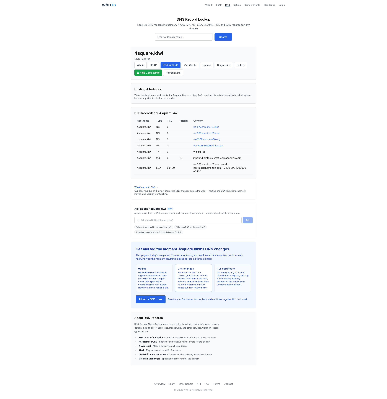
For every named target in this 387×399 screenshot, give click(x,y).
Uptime (237, 5)
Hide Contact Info (150, 72)
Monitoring (269, 5)
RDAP (219, 5)
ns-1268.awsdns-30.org (206, 139)
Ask (248, 220)
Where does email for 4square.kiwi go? (153, 227)
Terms (216, 383)
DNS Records (170, 64)
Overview (159, 383)
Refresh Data (173, 72)
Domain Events (252, 5)
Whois (140, 65)
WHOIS (209, 5)
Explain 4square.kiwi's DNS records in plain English (158, 232)
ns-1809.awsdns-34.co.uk (208, 145)
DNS (227, 5)
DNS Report (186, 383)
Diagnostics (223, 65)
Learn (172, 383)
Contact (228, 383)
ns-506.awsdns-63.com (206, 133)
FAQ (207, 383)
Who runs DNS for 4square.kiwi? (190, 227)
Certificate (190, 65)
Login (282, 5)
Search (223, 36)
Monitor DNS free (150, 299)
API (199, 383)
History (241, 65)
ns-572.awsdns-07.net (206, 126)
